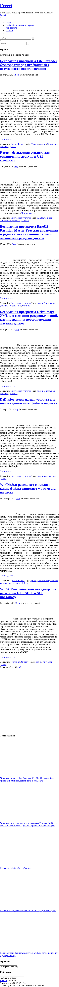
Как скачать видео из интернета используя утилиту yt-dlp (28, 910)
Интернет (15, 662)
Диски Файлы (17, 144)
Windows (35, 144)
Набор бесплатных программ (20, 25)
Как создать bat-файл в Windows (15, 868)
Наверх (3, 980)
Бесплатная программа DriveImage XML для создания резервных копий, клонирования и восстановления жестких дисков (29, 317)
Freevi (6, 5)
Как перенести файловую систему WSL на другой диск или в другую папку (29, 954)
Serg (17, 75)
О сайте (9, 30)
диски (43, 144)
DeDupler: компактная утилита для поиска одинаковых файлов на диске (28, 401)
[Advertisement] (29, 700)
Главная (9, 22)
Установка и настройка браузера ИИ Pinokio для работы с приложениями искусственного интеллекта (28, 779)
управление (15, 305)
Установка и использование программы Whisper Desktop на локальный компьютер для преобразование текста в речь (29, 824)
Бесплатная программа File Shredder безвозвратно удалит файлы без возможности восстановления (28, 64)
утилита (25, 220)
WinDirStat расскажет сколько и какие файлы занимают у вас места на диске (28, 488)
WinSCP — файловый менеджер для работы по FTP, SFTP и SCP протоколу (28, 593)
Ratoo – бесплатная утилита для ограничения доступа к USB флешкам (25, 156)
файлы (13, 146)
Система (25, 662)
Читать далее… (7, 139)
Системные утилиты (21, 218)
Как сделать (11, 28)
